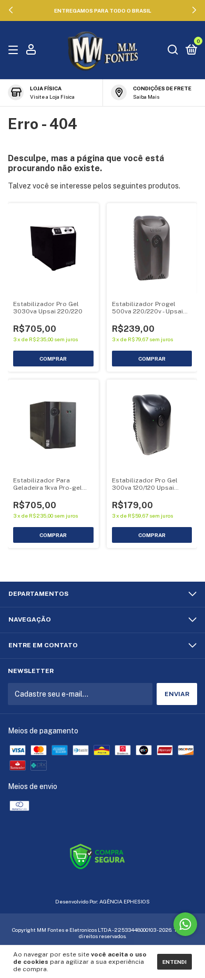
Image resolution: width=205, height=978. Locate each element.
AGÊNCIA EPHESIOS (124, 901)
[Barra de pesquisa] (173, 50)
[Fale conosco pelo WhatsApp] (185, 924)
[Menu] (15, 50)
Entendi (174, 962)
